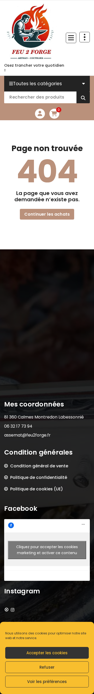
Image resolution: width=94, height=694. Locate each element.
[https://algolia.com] (9, 610)
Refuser (47, 667)
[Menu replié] (71, 38)
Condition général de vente (39, 466)
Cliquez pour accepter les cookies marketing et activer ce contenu (47, 549)
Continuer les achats (47, 214)
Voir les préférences (47, 681)
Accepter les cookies (47, 653)
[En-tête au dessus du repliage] (84, 37)
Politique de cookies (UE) (36, 489)
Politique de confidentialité (38, 477)
